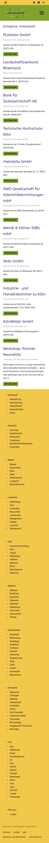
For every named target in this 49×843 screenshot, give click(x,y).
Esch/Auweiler (16, 712)
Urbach (13, 766)
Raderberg (14, 641)
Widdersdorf (15, 528)
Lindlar (13, 814)
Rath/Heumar (16, 569)
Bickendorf (15, 437)
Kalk (10, 541)
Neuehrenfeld (16, 433)
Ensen (12, 753)
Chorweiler (7, 206)
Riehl (12, 471)
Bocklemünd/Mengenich (21, 443)
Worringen (14, 729)
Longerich (14, 481)
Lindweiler (14, 705)
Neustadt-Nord (23, 40)
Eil (11, 760)
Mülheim (12, 586)
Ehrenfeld (12, 425)
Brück (12, 566)
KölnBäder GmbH (18, 321)
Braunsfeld (15, 512)
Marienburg (15, 638)
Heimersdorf (15, 702)
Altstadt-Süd (8, 326)
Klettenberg (15, 502)
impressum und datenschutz (14, 837)
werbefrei (34, 359)
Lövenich (14, 525)
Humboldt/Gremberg (19, 546)
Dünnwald (14, 610)
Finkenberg (15, 797)
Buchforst (14, 593)
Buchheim (14, 597)
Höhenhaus (15, 607)
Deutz (5, 73)
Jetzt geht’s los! (35, 837)
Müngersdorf (16, 518)
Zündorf (13, 790)
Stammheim (15, 614)
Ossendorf (14, 447)
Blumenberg (15, 722)
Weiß (12, 661)
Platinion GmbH (16, 35)
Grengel (13, 773)
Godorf (13, 668)
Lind (12, 783)
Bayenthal (14, 634)
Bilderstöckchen (17, 484)
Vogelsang (15, 440)
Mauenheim (15, 467)
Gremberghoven (17, 756)
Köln (14, 40)
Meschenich (15, 675)
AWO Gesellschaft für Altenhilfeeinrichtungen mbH (23, 195)
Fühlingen (14, 695)
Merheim (14, 563)
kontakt (16, 832)
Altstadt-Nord (8, 106)
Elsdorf (13, 770)
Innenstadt (7, 40)
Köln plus (12, 810)
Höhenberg (15, 556)
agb (24, 832)
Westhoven (15, 750)
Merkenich (14, 692)
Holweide (14, 600)
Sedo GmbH (13, 261)
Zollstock (14, 648)
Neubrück (14, 573)
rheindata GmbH (17, 161)
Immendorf (15, 671)
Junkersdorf (15, 515)
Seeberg (13, 699)
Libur (12, 787)
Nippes (11, 460)
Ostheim (14, 559)
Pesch (12, 709)
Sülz (12, 505)
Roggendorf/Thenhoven (21, 726)
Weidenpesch (16, 477)
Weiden (13, 522)
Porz (10, 742)
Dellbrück (14, 603)
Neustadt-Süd (22, 139)
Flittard (13, 617)
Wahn (12, 780)
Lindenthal (13, 497)
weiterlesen (11, 54)
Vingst (13, 553)
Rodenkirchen (14, 630)
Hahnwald (14, 654)
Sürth (12, 665)
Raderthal (14, 644)
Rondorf (13, 651)
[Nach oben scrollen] (45, 839)
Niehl (12, 474)
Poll (11, 746)
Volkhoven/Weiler (18, 715)
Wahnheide (15, 777)
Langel (13, 793)
